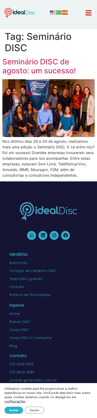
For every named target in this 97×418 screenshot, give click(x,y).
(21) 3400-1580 (22, 372)
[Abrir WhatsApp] (85, 406)
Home (14, 313)
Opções (34, 410)
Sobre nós (18, 262)
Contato (16, 286)
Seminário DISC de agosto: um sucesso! (39, 66)
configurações (14, 401)
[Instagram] (54, 235)
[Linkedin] (42, 235)
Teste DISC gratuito (26, 278)
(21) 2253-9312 (21, 364)
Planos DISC (19, 321)
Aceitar (13, 410)
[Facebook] (65, 235)
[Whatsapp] (31, 235)
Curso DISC (19, 329)
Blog (13, 345)
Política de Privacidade (29, 295)
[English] (53, 12)
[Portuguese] (59, 12)
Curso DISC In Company (30, 337)
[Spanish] (65, 12)
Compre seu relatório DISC (33, 270)
